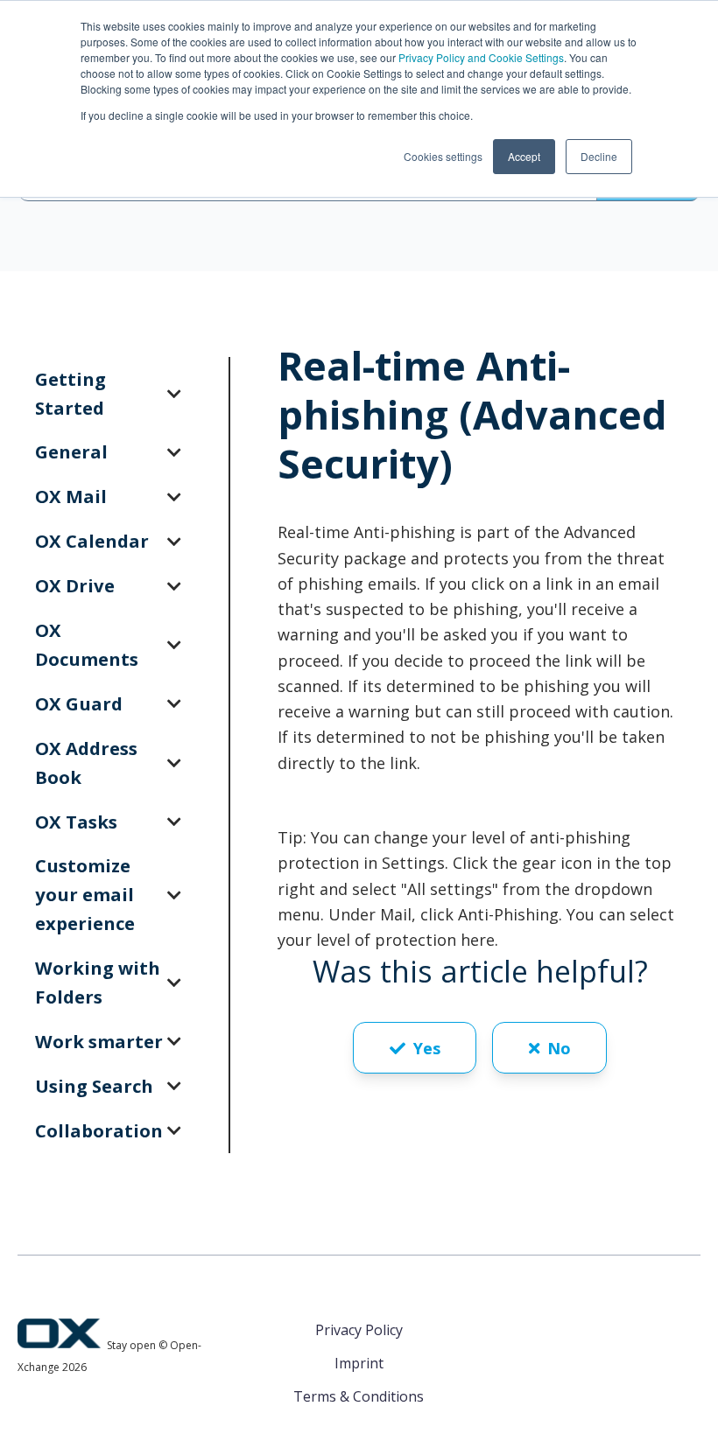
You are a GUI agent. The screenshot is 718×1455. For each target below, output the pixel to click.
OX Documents (86, 644)
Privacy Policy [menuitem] (359, 1330)
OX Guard (79, 703)
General (71, 451)
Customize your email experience (85, 894)
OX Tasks (76, 821)
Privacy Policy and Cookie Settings (481, 57)
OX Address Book (86, 762)
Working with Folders (97, 982)
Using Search (94, 1086)
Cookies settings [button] (443, 156)
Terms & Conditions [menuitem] (358, 1396)
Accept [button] (524, 156)
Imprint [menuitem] (359, 1363)
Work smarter (99, 1041)
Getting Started (70, 393)
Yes (426, 1048)
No (559, 1048)
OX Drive (75, 585)
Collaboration (99, 1130)
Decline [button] (599, 156)
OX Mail (71, 496)
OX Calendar (92, 540)
